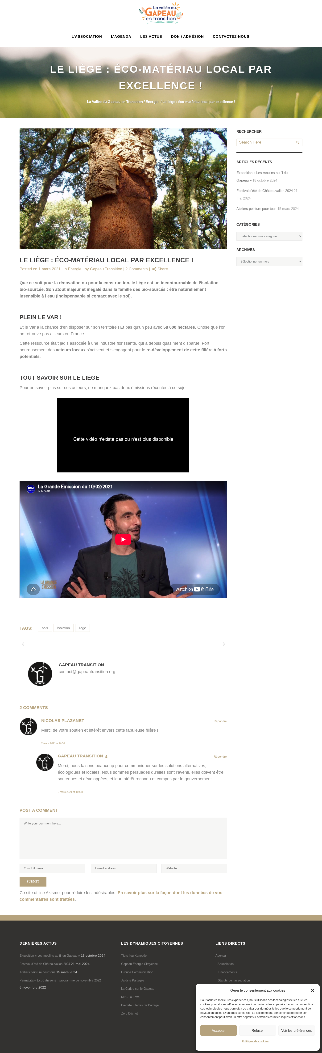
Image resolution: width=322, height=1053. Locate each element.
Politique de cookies (255, 1041)
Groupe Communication (137, 972)
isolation (63, 628)
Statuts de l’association (234, 980)
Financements (227, 972)
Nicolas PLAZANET (62, 720)
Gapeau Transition (106, 269)
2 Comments (136, 269)
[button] (312, 990)
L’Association (224, 964)
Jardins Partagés (132, 980)
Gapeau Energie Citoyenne (139, 964)
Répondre (220, 721)
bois (45, 628)
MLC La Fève (130, 997)
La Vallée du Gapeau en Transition (115, 102)
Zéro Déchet (129, 1013)
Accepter (219, 1030)
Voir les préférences (296, 1030)
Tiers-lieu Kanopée (134, 955)
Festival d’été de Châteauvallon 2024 (264, 191)
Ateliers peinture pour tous (256, 209)
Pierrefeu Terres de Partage (140, 1005)
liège (82, 628)
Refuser (258, 1030)
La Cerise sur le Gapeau (137, 988)
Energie (152, 102)
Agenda (220, 955)
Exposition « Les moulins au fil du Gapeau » (50, 955)
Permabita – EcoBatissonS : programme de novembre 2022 (60, 980)
